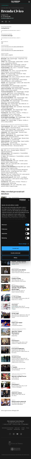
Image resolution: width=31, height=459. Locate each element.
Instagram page (6, 21)
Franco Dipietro (15, 306)
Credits (22, 429)
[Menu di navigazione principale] (29, 2)
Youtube (17, 434)
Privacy (27, 428)
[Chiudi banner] (28, 200)
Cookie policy (9, 429)
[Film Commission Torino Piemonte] (15, 2)
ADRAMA (13, 264)
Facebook (10, 434)
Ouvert (14, 308)
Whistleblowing (17, 429)
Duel (13, 307)
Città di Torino (15, 443)
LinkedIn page (9, 21)
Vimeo (21, 434)
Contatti (23, 428)
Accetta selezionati (15, 253)
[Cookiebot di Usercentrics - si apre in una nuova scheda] (19, 200)
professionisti (5, 5)
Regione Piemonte (15, 449)
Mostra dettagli (22, 243)
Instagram (13, 434)
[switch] (27, 229)
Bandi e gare (17, 428)
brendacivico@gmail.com (7, 18)
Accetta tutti (15, 248)
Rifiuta (15, 257)
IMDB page (2, 21)
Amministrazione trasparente (7, 428)
